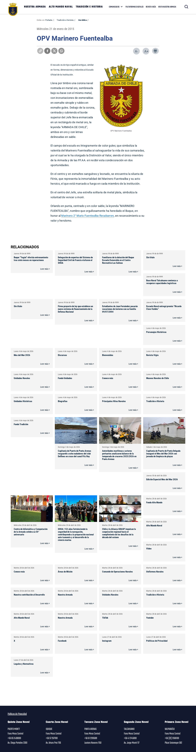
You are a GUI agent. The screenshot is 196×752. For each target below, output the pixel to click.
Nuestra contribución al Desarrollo (29, 594)
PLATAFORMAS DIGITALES (134, 7)
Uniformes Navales (155, 571)
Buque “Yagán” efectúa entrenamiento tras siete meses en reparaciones (31, 258)
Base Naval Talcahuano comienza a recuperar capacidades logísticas (162, 281)
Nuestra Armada (65, 594)
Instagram (106, 640)
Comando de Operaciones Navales (117, 571)
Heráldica (82, 20)
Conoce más (107, 378)
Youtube (150, 617)
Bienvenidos (107, 355)
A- (136, 51)
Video (148, 548)
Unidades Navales (22, 378)
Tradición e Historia (155, 401)
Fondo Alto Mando (154, 502)
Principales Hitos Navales (114, 401)
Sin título (150, 257)
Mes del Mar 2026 (22, 355)
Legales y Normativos (24, 663)
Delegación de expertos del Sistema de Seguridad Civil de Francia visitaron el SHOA (75, 260)
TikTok (105, 617)
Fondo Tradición (21, 424)
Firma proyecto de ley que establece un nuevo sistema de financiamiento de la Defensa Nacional (75, 309)
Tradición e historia (65, 20)
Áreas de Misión (65, 571)
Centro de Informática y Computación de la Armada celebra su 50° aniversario (30, 532)
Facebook (62, 640)
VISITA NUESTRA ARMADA (167, 7)
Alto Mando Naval (154, 525)
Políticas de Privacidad (156, 640)
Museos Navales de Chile (157, 378)
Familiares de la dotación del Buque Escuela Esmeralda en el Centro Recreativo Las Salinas (118, 260)
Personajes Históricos (156, 332)
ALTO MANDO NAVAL (61, 6)
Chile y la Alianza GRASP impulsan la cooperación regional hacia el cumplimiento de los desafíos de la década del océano (119, 533)
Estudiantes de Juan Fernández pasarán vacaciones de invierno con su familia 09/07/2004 (120, 309)
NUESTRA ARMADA (35, 6)
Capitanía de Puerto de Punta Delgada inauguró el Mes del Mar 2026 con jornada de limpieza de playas (163, 453)
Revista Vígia (152, 355)
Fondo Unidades (65, 378)
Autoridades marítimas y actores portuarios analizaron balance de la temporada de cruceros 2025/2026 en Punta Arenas (119, 454)
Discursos (62, 355)
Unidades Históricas (23, 401)
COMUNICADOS (114, 7)
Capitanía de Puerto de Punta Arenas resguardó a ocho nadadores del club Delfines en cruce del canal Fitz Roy (74, 453)
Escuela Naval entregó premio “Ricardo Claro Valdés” (163, 307)
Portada (48, 20)
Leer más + (45, 268)
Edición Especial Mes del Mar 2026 (162, 479)
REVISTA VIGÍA (151, 7)
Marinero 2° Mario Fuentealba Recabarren (87, 215)
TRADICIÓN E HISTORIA (89, 6)
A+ (146, 51)
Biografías (62, 401)
